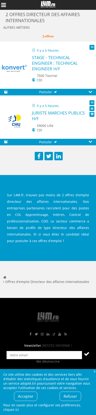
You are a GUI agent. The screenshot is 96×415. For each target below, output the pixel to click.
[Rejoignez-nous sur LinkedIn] (48, 334)
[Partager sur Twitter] (49, 156)
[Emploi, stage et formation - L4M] (4, 277)
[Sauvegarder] (5, 92)
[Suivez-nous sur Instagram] (42, 334)
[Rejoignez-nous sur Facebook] (30, 334)
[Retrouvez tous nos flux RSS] (65, 334)
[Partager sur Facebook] (39, 156)
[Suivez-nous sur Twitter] (36, 334)
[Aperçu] (90, 92)
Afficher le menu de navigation (3, 5)
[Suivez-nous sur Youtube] (60, 334)
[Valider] (86, 354)
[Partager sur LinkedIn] (58, 156)
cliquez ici (11, 409)
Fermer (94, 371)
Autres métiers (16, 27)
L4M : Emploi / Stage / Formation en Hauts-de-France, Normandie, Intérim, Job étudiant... (48, 5)
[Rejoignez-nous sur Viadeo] (54, 334)
